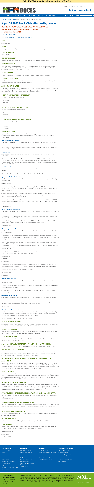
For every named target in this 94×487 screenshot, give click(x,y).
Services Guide (5, 469)
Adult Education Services (26, 452)
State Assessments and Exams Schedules (46, 460)
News (91, 7)
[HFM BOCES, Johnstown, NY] (19, 13)
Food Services (42, 454)
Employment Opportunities (8, 461)
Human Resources (5, 463)
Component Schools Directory (65, 448)
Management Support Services (65, 459)
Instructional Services (63, 456)
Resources (41, 456)
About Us (9, 15)
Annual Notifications (44, 450)
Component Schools (6, 454)
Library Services (62, 457)
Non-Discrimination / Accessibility (9, 467)
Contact (83, 7)
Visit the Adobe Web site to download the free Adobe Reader (46, 482)
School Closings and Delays (46, 457)
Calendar (3, 452)
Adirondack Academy (25, 450)
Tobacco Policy (24, 466)
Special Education (24, 461)
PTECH (22, 457)
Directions (3, 457)
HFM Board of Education (10, 19)
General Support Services (64, 450)
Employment (52, 15)
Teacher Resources (70, 7)
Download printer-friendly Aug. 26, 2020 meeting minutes (16, 37)
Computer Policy (24, 456)
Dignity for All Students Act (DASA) (47, 452)
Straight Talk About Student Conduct (27, 464)
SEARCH (78, 15)
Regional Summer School (26, 459)
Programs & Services (20, 15)
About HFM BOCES (6, 448)
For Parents (42, 448)
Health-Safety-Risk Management (66, 454)
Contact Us (4, 456)
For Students (32, 15)
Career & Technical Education (27, 454)
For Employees (42, 15)
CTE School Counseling (63, 452)
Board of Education (6, 450)
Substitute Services (62, 461)
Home (3, 15)
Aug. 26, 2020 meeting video (8, 34)
